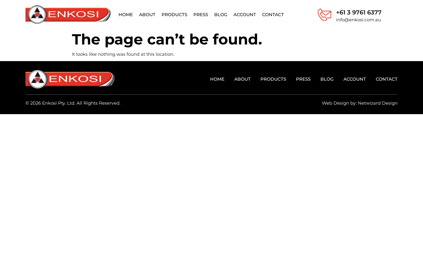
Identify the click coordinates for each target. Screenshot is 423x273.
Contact (273, 14)
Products (174, 14)
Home (125, 14)
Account (245, 14)
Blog (220, 14)
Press (200, 14)
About (147, 14)
